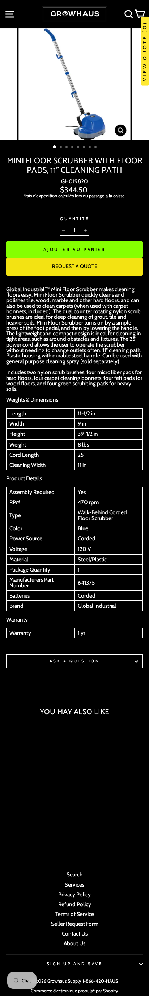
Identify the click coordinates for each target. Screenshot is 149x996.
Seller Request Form (74, 923)
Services (74, 884)
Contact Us (75, 933)
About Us (74, 943)
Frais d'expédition (40, 195)
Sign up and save (74, 963)
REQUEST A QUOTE (74, 266)
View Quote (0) (144, 51)
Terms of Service (74, 914)
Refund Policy (74, 904)
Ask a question (74, 661)
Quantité (74, 219)
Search (74, 874)
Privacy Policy (74, 894)
